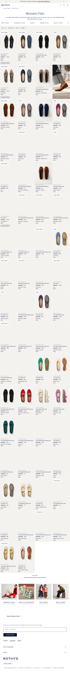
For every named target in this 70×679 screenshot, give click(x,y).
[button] (60, 5)
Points (32, 23)
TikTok (19, 640)
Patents (21, 668)
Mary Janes (5, 23)
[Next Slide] (63, 1)
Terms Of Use (37, 668)
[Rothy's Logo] (5, 5)
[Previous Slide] (6, 1)
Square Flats (44, 23)
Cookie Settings (47, 668)
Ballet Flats (58, 23)
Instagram (12, 640)
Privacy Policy (28, 668)
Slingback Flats (19, 23)
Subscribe (10, 635)
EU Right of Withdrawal (58, 668)
